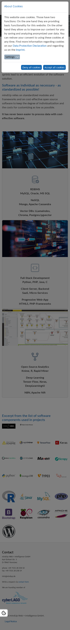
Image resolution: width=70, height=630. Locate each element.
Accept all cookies (55, 67)
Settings (10, 56)
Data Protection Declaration (30, 45)
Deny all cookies (31, 67)
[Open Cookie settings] (3, 612)
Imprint (20, 49)
